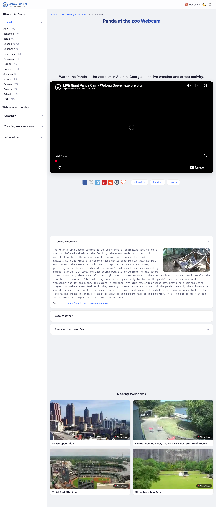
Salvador (10, 94)
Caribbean (11, 48)
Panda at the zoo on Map (70, 329)
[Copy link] (116, 182)
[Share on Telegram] (97, 182)
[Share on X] (91, 182)
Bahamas (11, 33)
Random (157, 182)
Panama (10, 89)
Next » (173, 182)
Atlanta (82, 14)
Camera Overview (66, 241)
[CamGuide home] (15, 4)
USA (9, 99)
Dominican (11, 59)
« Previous (139, 182)
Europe (10, 64)
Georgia (71, 14)
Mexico (10, 79)
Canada (11, 44)
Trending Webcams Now (19, 126)
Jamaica (10, 74)
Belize (8, 38)
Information (11, 137)
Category (10, 115)
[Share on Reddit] (110, 182)
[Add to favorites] (123, 182)
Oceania (10, 84)
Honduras (11, 69)
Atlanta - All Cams (13, 14)
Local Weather (64, 315)
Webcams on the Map (15, 107)
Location (9, 22)
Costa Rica (12, 53)
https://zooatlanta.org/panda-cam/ (86, 303)
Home (54, 14)
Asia (9, 28)
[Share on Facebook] (84, 182)
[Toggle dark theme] (204, 4)
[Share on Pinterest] (104, 182)
